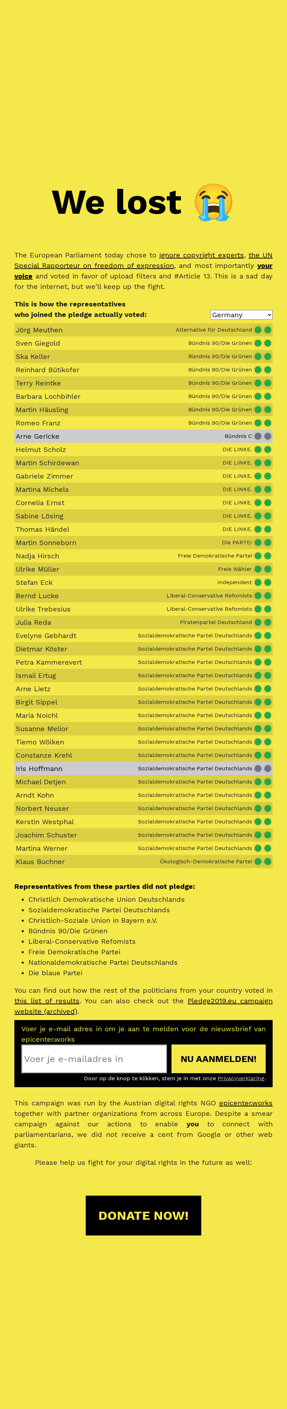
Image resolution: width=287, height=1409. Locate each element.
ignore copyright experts (201, 255)
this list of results (46, 1001)
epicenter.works (246, 1103)
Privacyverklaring (241, 1078)
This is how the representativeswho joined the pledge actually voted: (80, 309)
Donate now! (143, 1215)
